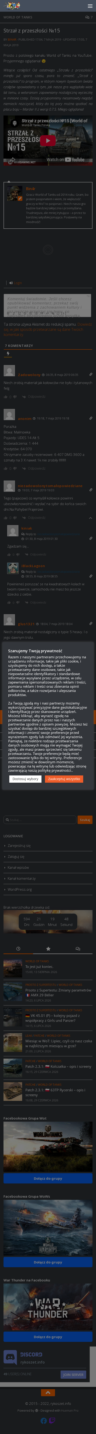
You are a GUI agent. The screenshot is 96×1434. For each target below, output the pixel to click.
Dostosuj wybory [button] (25, 779)
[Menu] (90, 6)
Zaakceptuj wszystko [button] (64, 779)
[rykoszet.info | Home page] (16, 6)
